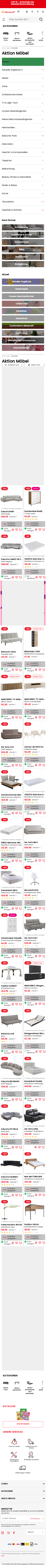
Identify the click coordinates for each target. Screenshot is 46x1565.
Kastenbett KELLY (11, 891)
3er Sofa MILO (31, 843)
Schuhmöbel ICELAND (11, 939)
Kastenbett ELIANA (33, 1082)
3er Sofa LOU (7, 748)
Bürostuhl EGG (32, 891)
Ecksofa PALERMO (9, 1178)
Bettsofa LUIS (7, 1034)
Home (3, 356)
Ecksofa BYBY (7, 512)
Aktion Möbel (14, 356)
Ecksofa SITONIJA (9, 1130)
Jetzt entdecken (23, 1424)
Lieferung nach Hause (31, 1447)
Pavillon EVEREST (9, 987)
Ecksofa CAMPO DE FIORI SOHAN (16, 560)
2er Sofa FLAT (31, 939)
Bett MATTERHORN (34, 1177)
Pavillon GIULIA (33, 1225)
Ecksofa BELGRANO (10, 1082)
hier (2, 1556)
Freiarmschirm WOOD (11, 1225)
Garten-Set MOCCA (33, 748)
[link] (37, 11)
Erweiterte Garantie (31, 1459)
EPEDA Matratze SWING (12, 843)
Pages (8, 356)
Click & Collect (14, 1446)
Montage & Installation (14, 1460)
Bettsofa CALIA (8, 652)
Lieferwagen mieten (22, 1473)
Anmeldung (35, 1518)
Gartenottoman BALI (11, 796)
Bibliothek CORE (34, 652)
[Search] (41, 19)
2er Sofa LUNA (34, 1130)
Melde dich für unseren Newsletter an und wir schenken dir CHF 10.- (22, 1512)
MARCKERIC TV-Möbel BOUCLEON (17, 700)
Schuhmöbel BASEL (33, 512)
